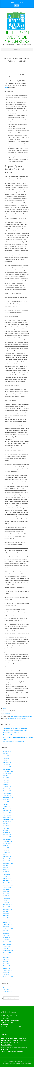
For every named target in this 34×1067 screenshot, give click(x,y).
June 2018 (6, 933)
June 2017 (6, 957)
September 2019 (8, 909)
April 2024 (6, 804)
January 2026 (7, 762)
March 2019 (6, 918)
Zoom (6, 87)
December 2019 (7, 902)
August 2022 (7, 843)
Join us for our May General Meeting (13, 741)
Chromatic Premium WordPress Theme (11, 1063)
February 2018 (7, 939)
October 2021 (7, 861)
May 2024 (6, 802)
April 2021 (6, 872)
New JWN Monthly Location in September (15, 728)
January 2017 (7, 968)
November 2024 (7, 793)
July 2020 (6, 889)
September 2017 (8, 950)
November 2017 (7, 946)
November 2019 (7, 904)
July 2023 (6, 823)
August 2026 (7, 751)
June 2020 (6, 891)
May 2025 (6, 780)
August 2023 (7, 821)
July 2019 (6, 911)
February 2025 (7, 786)
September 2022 (8, 841)
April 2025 (6, 782)
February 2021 (7, 876)
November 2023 (7, 815)
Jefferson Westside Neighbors (17, 37)
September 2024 (8, 797)
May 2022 (6, 848)
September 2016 (8, 977)
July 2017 (6, 955)
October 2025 (7, 769)
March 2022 (6, 852)
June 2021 (6, 867)
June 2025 (6, 778)
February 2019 (7, 920)
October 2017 (7, 948)
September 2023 (8, 819)
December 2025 (7, 764)
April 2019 (6, 915)
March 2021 (6, 874)
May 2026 (6, 756)
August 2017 (7, 953)
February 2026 (7, 760)
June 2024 (6, 799)
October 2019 (7, 907)
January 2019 (7, 922)
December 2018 (7, 924)
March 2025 (6, 784)
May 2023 (6, 828)
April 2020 (6, 896)
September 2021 (8, 863)
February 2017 (7, 966)
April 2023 (6, 830)
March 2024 (6, 806)
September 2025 (8, 771)
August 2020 (7, 887)
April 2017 (6, 961)
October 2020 (7, 883)
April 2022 (6, 850)
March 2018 (6, 937)
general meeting (7, 987)
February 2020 (7, 900)
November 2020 (7, 880)
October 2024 (7, 795)
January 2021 (7, 878)
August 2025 (7, 773)
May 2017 (6, 959)
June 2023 (6, 826)
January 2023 (7, 834)
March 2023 (6, 832)
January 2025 (7, 788)
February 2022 (7, 854)
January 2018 (7, 942)
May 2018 (6, 935)
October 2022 (7, 839)
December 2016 (7, 970)
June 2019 (6, 913)
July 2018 (6, 931)
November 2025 (7, 767)
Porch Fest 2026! (8, 735)
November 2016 (7, 972)
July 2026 (6, 754)
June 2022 (6, 845)
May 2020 (6, 893)
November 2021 (7, 858)
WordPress (28, 1063)
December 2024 (7, 791)
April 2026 (6, 758)
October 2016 (7, 974)
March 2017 (6, 963)
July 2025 (6, 775)
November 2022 (7, 837)
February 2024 (7, 808)
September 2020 (8, 885)
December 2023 (7, 813)
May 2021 (6, 869)
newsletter (6, 989)
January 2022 (7, 856)
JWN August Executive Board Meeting (21, 716)
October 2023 (7, 817)
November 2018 (7, 926)
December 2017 (7, 944)
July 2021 (6, 865)
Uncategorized (7, 713)
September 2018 (8, 928)
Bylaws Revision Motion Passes (17, 718)
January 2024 (7, 810)
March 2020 (6, 898)
